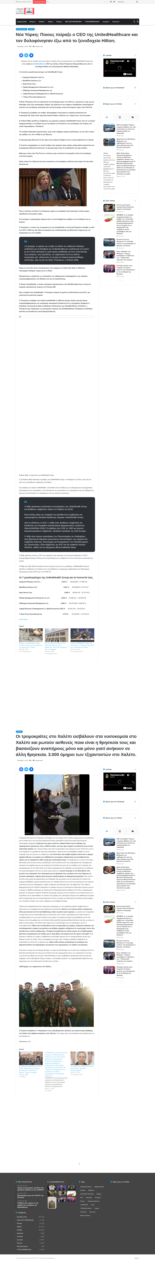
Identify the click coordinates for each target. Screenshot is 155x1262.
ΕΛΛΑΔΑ (82, 1190)
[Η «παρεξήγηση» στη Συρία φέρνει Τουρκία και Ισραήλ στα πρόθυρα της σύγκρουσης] (71, 1187)
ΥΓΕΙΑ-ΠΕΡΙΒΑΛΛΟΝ (92, 21)
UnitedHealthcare (39, 64)
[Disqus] (57, 692)
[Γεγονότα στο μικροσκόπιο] (25, 11)
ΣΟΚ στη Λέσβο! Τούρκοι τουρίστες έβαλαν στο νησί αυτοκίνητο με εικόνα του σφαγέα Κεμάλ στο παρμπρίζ (126, 129)
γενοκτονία (83, 1212)
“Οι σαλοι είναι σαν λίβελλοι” (56, 2)
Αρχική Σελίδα (22, 21)
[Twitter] (26, 55)
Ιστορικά (105, 21)
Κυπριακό (98, 1197)
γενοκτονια (92, 1212)
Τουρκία (96, 1208)
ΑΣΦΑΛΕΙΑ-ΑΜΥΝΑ (86, 1187)
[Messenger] (31, 55)
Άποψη (58, 21)
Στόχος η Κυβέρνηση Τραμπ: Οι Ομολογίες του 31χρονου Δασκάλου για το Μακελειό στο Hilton (82, 645)
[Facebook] (21, 55)
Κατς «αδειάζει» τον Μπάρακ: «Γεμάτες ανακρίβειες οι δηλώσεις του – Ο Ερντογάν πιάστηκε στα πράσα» (125, 256)
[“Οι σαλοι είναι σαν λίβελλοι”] (51, 1203)
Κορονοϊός (89, 1197)
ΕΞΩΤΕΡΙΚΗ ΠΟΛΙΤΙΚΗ (87, 1194)
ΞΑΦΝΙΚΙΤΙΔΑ (84, 1205)
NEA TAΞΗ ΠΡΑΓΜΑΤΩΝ (73, 21)
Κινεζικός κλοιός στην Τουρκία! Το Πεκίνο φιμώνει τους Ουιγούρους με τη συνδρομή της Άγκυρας (126, 270)
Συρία (92, 1205)
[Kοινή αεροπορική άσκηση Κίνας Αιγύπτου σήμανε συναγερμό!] (109, 208)
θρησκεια (20, 1233)
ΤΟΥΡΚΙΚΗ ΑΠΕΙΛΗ (86, 1208)
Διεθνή (50, 21)
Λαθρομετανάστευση (93, 1201)
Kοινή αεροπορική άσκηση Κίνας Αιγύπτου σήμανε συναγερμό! (125, 207)
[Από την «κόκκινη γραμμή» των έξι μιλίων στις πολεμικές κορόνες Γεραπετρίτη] (61, 1187)
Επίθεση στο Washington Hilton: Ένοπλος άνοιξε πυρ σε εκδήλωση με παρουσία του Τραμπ (30, 645)
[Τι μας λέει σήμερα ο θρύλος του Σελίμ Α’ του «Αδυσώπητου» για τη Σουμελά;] (51, 1193)
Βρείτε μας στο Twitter (114, 104)
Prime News (23, 619)
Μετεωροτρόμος (22, 1246)
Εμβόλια (99, 1194)
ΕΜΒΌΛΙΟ (91, 1190)
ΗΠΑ (81, 1197)
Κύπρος (32, 21)
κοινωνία (20, 1240)
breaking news (21, 29)
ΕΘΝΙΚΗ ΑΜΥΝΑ (99, 1187)
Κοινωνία (116, 21)
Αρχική (136, 1258)
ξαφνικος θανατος (85, 1215)
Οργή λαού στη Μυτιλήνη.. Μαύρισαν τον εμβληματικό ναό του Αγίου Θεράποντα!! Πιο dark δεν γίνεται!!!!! (126, 143)
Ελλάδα (41, 21)
